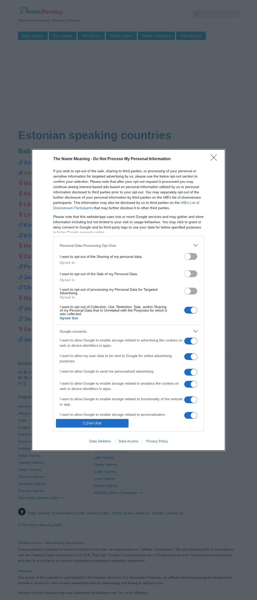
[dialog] (128, 300)
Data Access (128, 441)
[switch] (190, 256)
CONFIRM (92, 423)
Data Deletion (100, 441)
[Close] (215, 159)
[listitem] (128, 245)
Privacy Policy (157, 441)
